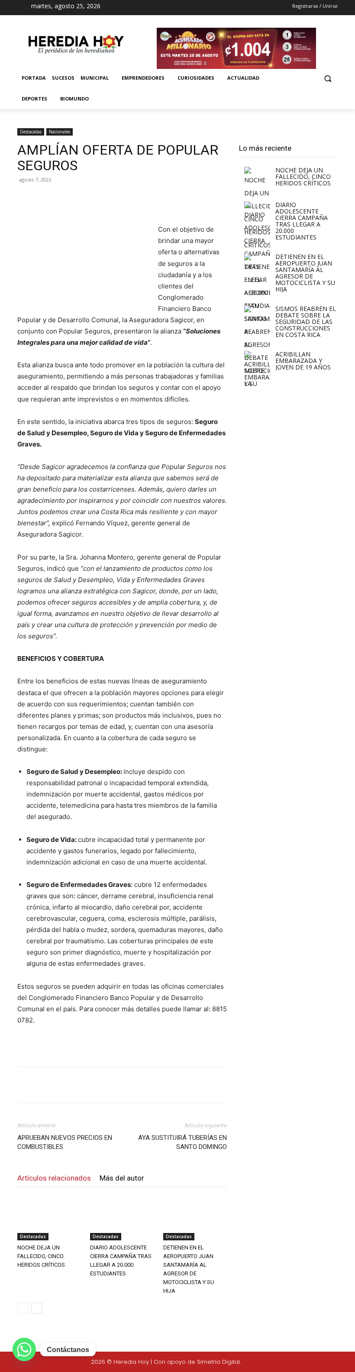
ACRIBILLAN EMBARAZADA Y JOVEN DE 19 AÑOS (303, 360)
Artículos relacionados (54, 1178)
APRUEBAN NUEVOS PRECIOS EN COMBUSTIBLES (64, 1142)
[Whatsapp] (24, 1349)
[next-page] (36, 1308)
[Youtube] (201, 7)
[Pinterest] (119, 199)
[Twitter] (321, 1362)
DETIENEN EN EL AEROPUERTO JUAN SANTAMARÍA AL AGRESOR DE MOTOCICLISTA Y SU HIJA (305, 272)
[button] (327, 78)
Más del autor (122, 1178)
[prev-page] (22, 1308)
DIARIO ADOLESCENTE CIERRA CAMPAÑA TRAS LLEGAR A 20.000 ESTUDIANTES (301, 220)
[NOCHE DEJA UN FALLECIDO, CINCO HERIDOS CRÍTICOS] (49, 1218)
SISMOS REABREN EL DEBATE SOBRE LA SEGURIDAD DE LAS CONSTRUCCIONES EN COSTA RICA (305, 321)
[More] (160, 199)
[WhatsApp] (139, 199)
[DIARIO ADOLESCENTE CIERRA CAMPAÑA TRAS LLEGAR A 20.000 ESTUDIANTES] (122, 1218)
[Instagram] (171, 7)
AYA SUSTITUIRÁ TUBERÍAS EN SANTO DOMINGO (182, 1142)
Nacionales (59, 132)
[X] (186, 7)
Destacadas (31, 132)
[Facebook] (155, 7)
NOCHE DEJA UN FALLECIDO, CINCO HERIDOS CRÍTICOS (41, 1256)
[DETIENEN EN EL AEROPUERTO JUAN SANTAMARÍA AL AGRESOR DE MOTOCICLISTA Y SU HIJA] (195, 1218)
